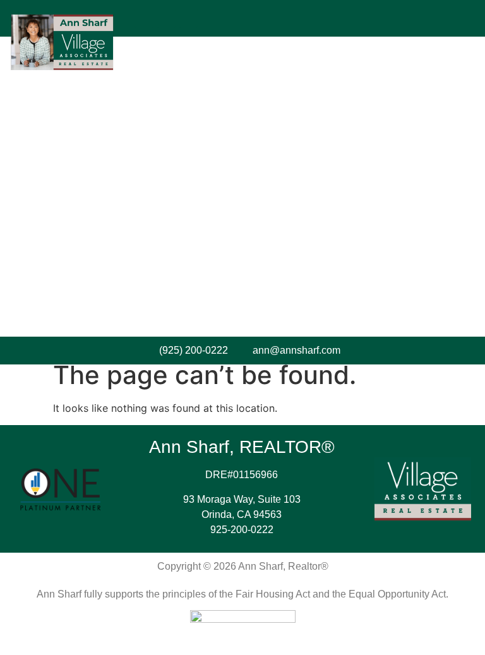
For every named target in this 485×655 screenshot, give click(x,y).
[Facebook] (144, 18)
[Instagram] (166, 18)
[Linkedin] (188, 18)
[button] (312, 18)
